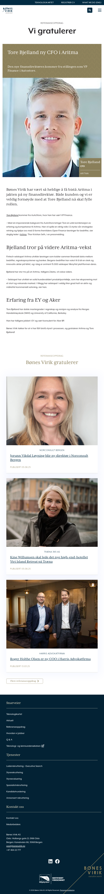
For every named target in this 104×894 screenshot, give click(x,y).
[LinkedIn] (50, 861)
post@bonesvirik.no (15, 846)
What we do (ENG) (91, 2)
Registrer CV (68, 2)
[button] (89, 10)
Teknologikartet (44, 2)
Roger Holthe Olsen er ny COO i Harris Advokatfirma (50, 659)
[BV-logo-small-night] (7, 10)
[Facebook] (57, 861)
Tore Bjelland (12, 215)
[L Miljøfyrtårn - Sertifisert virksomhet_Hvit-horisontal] (52, 879)
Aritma (23, 234)
